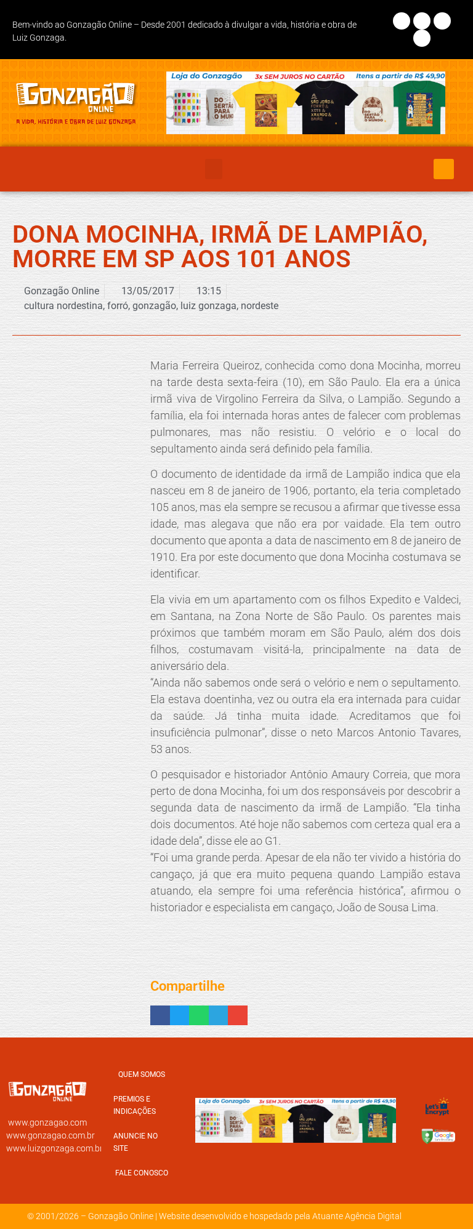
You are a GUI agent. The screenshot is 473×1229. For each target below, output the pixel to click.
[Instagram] (422, 21)
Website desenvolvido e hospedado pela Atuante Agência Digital (280, 1216)
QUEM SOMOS (141, 1074)
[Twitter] (442, 21)
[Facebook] (401, 21)
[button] (213, 169)
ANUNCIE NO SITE (135, 1142)
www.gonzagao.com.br (50, 1135)
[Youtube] (422, 38)
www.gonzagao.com (47, 1122)
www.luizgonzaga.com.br (54, 1148)
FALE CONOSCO (141, 1173)
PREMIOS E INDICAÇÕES (134, 1105)
